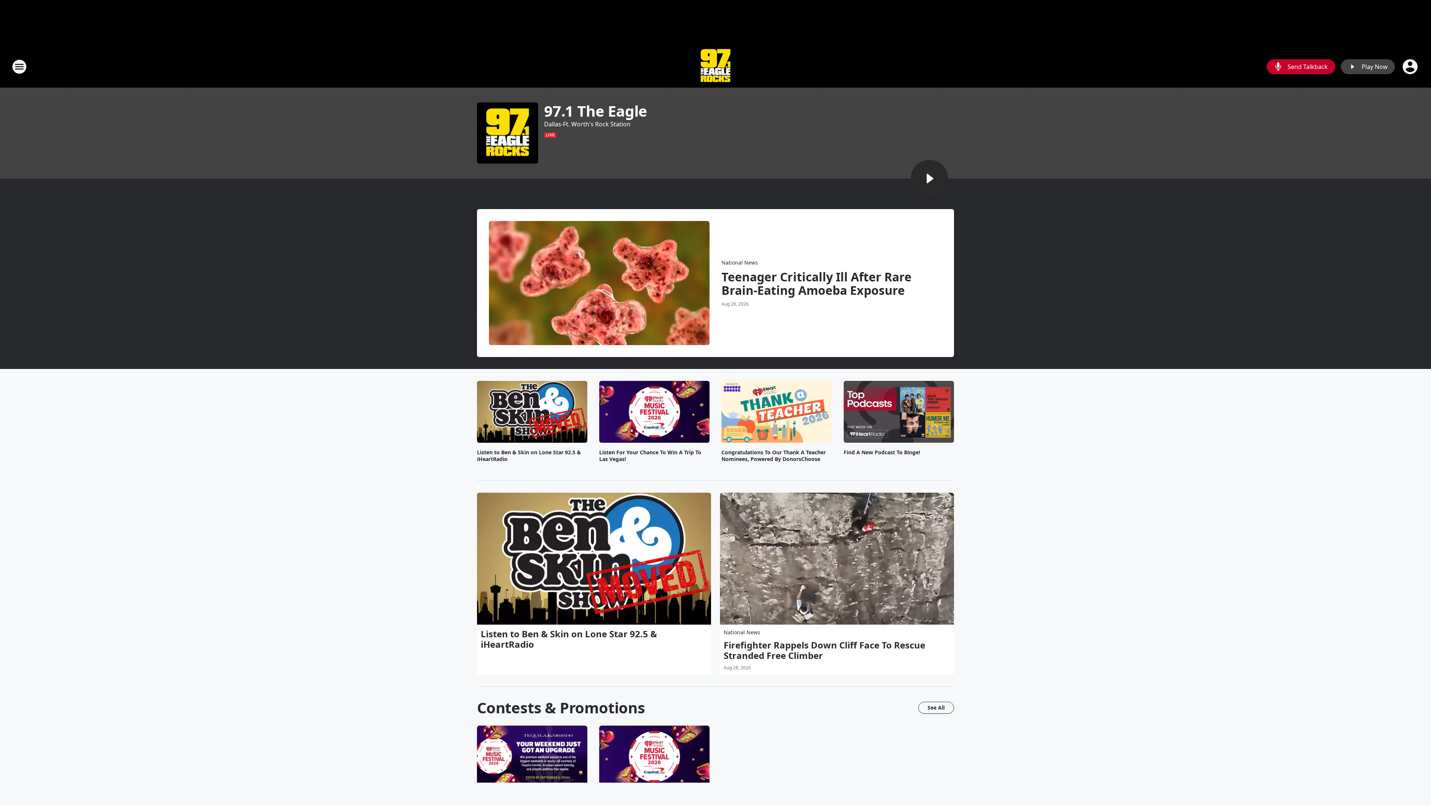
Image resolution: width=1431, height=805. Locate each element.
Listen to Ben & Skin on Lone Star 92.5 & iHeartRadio (529, 456)
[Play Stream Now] (929, 178)
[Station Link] (715, 66)
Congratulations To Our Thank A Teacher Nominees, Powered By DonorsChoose (773, 456)
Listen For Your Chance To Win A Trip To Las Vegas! (650, 456)
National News (739, 262)
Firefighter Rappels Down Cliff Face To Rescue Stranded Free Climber (824, 650)
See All (936, 707)
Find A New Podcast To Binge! (882, 452)
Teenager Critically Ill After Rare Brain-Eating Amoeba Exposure (816, 283)
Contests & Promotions (561, 707)
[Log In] (1411, 66)
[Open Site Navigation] (19, 66)
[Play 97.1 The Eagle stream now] (507, 133)
